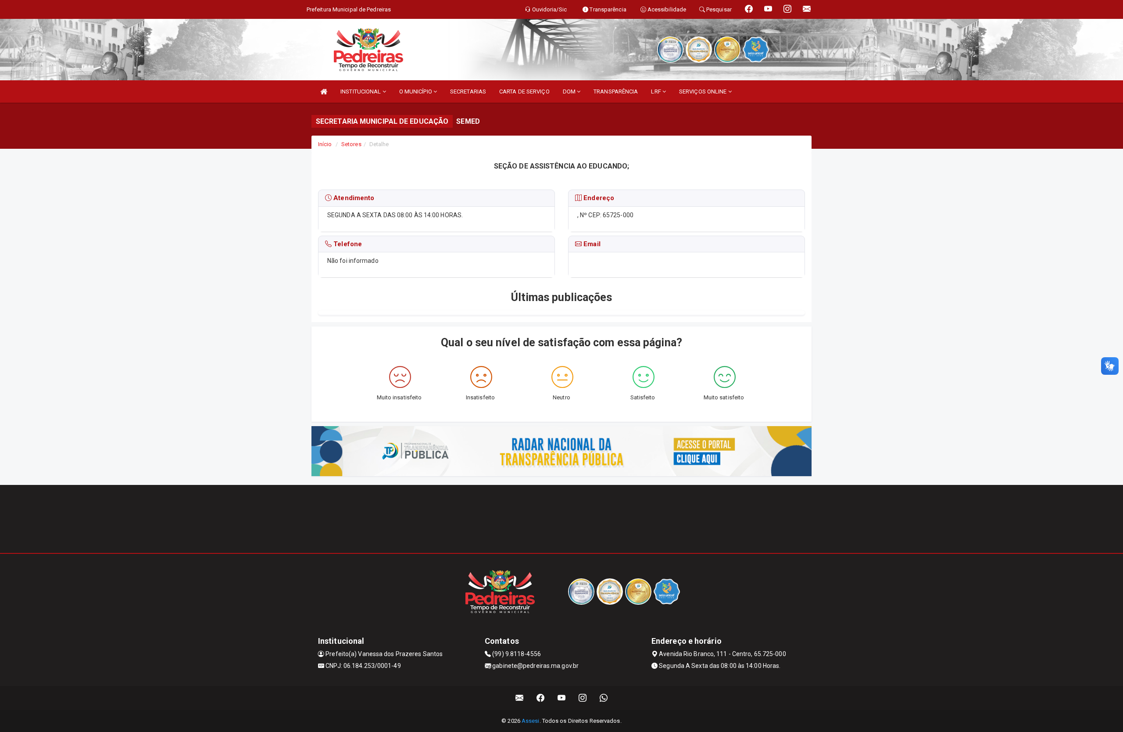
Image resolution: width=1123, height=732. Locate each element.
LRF (656, 91)
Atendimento (353, 198)
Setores (351, 144)
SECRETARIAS (468, 91)
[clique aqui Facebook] (540, 698)
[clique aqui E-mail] (519, 698)
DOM (570, 91)
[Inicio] (324, 91)
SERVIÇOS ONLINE (703, 91)
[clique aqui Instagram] (582, 698)
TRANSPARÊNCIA (616, 91)
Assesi (531, 721)
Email (591, 244)
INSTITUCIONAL (361, 91)
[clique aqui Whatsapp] (604, 698)
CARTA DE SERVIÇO (524, 91)
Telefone (347, 244)
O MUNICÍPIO (416, 91)
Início (325, 144)
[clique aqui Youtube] (561, 698)
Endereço (598, 198)
